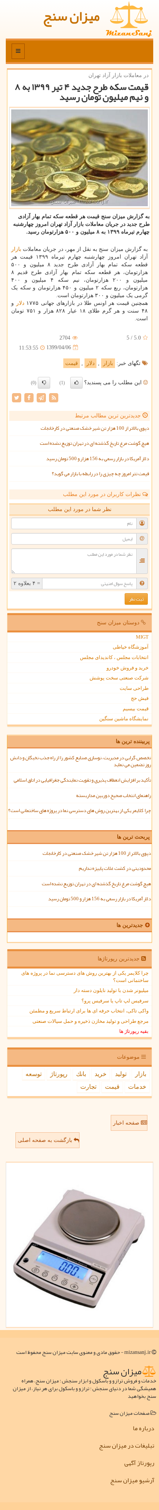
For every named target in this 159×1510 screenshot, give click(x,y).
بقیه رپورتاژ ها (134, 1031)
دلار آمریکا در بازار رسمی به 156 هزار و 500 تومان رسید (97, 459)
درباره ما (143, 1428)
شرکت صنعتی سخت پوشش (119, 678)
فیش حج (140, 698)
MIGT (142, 637)
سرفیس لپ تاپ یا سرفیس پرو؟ (115, 1001)
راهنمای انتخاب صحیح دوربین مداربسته (113, 795)
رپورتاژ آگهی (139, 1463)
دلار (20, 303)
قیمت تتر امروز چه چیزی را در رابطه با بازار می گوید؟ (100, 474)
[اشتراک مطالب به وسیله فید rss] (53, 397)
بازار (16, 249)
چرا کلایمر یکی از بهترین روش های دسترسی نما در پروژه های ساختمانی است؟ (79, 810)
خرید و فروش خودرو (128, 668)
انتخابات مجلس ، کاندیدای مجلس (114, 657)
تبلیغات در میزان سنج (126, 1445)
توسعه (33, 1074)
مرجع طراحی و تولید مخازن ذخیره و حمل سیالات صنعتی (90, 1021)
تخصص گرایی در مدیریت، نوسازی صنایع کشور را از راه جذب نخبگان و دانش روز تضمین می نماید (80, 761)
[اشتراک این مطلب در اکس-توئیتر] (16, 397)
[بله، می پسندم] (76, 382)
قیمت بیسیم (136, 708)
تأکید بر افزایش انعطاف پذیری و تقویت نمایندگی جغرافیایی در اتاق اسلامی (82, 780)
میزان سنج (71, 16)
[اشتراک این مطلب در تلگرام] (41, 397)
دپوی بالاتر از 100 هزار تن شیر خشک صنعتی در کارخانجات (95, 428)
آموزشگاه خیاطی (131, 647)
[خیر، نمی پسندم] (44, 382)
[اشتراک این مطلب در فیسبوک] (29, 397)
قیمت (71, 363)
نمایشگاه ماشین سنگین (124, 718)
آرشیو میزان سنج (132, 1480)
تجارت (88, 1086)
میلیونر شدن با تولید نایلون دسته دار (111, 990)
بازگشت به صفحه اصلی (46, 1140)
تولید (121, 1074)
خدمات (137, 1086)
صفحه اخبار (127, 1123)
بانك (81, 1074)
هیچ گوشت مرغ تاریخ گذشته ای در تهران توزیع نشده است (94, 443)
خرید (101, 1074)
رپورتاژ (59, 1074)
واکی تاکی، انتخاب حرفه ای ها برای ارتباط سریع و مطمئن (89, 1011)
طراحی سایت (134, 688)
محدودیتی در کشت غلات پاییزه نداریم (115, 868)
